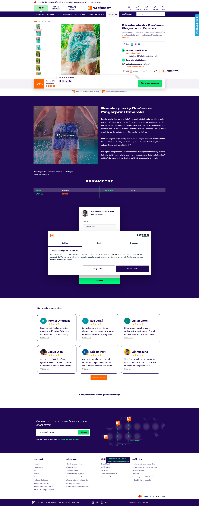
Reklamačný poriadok (73, 483)
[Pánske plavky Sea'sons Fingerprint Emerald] (80, 49)
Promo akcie (38, 467)
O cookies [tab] (134, 243)
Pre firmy (135, 474)
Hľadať (139, 14)
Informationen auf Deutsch (43, 486)
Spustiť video (68, 135)
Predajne (138, 10)
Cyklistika (80, 14)
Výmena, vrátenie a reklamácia (77, 480)
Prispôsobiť (98, 269)
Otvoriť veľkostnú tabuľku (135, 67)
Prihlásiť (155, 10)
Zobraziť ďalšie (99, 377)
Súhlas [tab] (65, 243)
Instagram (102, 503)
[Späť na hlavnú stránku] (99, 8)
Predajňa (37, 477)
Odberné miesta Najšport (75, 474)
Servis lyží (104, 470)
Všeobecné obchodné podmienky (77, 486)
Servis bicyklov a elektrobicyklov (143, 477)
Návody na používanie (74, 464)
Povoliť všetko (132, 269)
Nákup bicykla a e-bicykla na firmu (144, 467)
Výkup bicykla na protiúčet (141, 480)
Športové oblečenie (41, 174)
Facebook (93, 503)
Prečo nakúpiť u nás (41, 480)
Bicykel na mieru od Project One (143, 464)
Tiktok (97, 503)
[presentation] (45, 49)
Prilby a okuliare (97, 14)
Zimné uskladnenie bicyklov (111, 477)
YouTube (106, 503)
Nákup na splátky (72, 467)
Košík (163, 10)
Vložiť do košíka (152, 84)
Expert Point (105, 464)
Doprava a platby (72, 470)
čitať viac (125, 38)
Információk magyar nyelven (44, 490)
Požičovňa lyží (106, 467)
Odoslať (84, 432)
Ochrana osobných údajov (75, 477)
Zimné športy (127, 14)
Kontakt (146, 10)
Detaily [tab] (99, 243)
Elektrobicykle (65, 14)
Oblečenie (112, 14)
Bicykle (50, 14)
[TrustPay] (163, 496)
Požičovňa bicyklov (139, 470)
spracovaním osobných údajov (69, 439)
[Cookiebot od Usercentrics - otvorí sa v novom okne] (139, 235)
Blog (35, 470)
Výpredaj (40, 14)
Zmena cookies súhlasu (138, 502)
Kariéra (36, 474)
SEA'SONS (65, 194)
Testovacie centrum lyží (109, 474)
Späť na (44, 21)
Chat (129, 10)
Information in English (41, 483)
